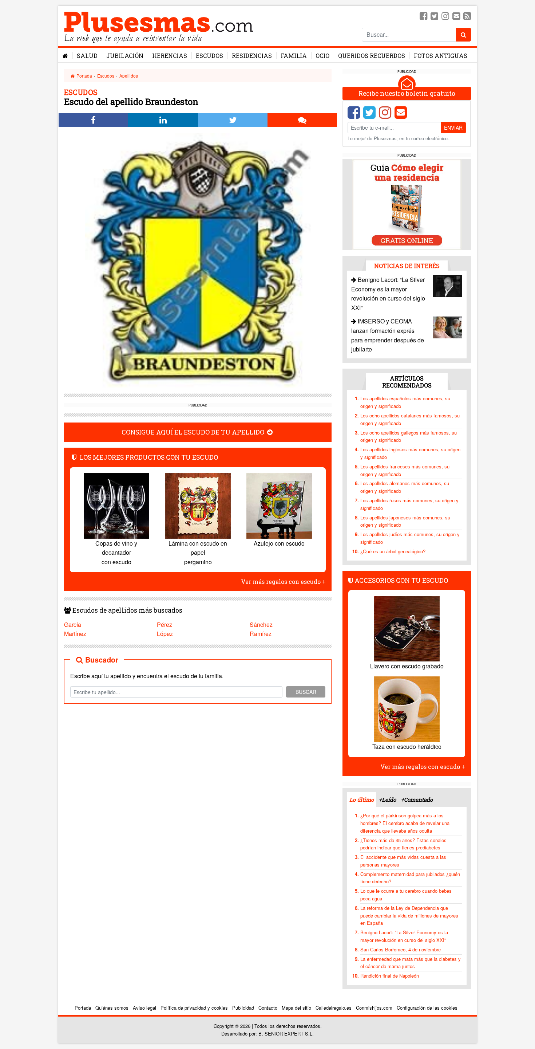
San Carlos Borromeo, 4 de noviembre (400, 949)
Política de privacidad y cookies (194, 1007)
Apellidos (128, 75)
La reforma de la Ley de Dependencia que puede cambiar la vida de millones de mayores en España (409, 915)
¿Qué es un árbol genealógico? (392, 551)
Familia (294, 55)
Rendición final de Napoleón (389, 975)
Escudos (209, 55)
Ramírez (261, 633)
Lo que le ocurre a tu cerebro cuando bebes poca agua (406, 894)
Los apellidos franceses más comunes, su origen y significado (404, 470)
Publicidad (243, 1007)
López (165, 633)
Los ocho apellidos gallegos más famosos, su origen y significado (408, 436)
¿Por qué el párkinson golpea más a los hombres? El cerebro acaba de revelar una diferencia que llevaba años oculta (404, 823)
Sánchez (261, 624)
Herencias (169, 55)
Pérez (164, 624)
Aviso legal (144, 1007)
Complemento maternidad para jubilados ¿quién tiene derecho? (410, 878)
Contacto (267, 1007)
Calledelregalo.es (334, 1007)
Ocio (322, 55)
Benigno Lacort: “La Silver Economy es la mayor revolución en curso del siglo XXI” (404, 936)
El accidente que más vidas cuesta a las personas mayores (403, 860)
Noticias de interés (407, 266)
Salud (87, 55)
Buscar (306, 691)
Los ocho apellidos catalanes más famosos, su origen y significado (410, 419)
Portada (83, 75)
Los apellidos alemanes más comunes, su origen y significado (404, 487)
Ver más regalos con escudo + (283, 581)
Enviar (453, 127)
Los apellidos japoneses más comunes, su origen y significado (405, 521)
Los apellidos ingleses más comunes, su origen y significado (410, 453)
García (72, 624)
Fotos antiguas (440, 55)
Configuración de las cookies (427, 1007)
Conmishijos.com (374, 1007)
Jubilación (124, 55)
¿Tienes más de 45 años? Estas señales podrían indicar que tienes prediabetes (403, 844)
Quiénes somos (111, 1007)
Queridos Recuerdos (371, 55)
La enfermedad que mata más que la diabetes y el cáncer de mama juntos (410, 962)
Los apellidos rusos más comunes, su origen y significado (409, 504)
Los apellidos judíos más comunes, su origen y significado (410, 538)
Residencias (252, 55)
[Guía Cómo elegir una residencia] (406, 204)
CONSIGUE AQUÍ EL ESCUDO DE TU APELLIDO (194, 432)
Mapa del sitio (296, 1007)
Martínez (75, 633)
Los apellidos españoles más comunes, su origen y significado (405, 402)
